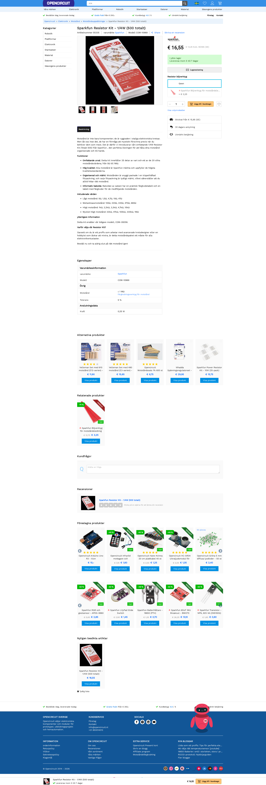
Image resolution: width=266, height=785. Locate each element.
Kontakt (219, 15)
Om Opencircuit (97, 741)
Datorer (164, 9)
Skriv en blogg (140, 748)
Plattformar (97, 9)
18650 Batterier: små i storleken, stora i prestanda (200, 751)
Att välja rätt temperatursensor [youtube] (198, 748)
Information (50, 741)
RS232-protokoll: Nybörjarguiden (194, 754)
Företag (210, 15)
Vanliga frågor (95, 757)
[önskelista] (202, 4)
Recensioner (94, 748)
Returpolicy (48, 748)
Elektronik (74, 9)
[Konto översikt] (210, 4)
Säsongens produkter (212, 9)
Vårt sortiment (95, 751)
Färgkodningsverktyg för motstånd (133, 294)
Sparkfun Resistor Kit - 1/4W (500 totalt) (119, 500)
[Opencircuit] (58, 3)
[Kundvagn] (218, 4)
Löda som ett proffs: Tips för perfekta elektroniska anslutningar (200, 745)
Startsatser (142, 9)
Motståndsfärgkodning (144, 754)
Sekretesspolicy (51, 754)
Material (185, 9)
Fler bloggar (184, 757)
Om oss (92, 745)
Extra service (141, 741)
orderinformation (51, 745)
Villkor (46, 751)
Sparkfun (122, 274)
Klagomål (47, 757)
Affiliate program (141, 751)
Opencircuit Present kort (145, 745)
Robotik (119, 9)
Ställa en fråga (94, 467)
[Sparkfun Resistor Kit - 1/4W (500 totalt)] (81, 109)
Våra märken (50, 9)
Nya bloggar (185, 741)
